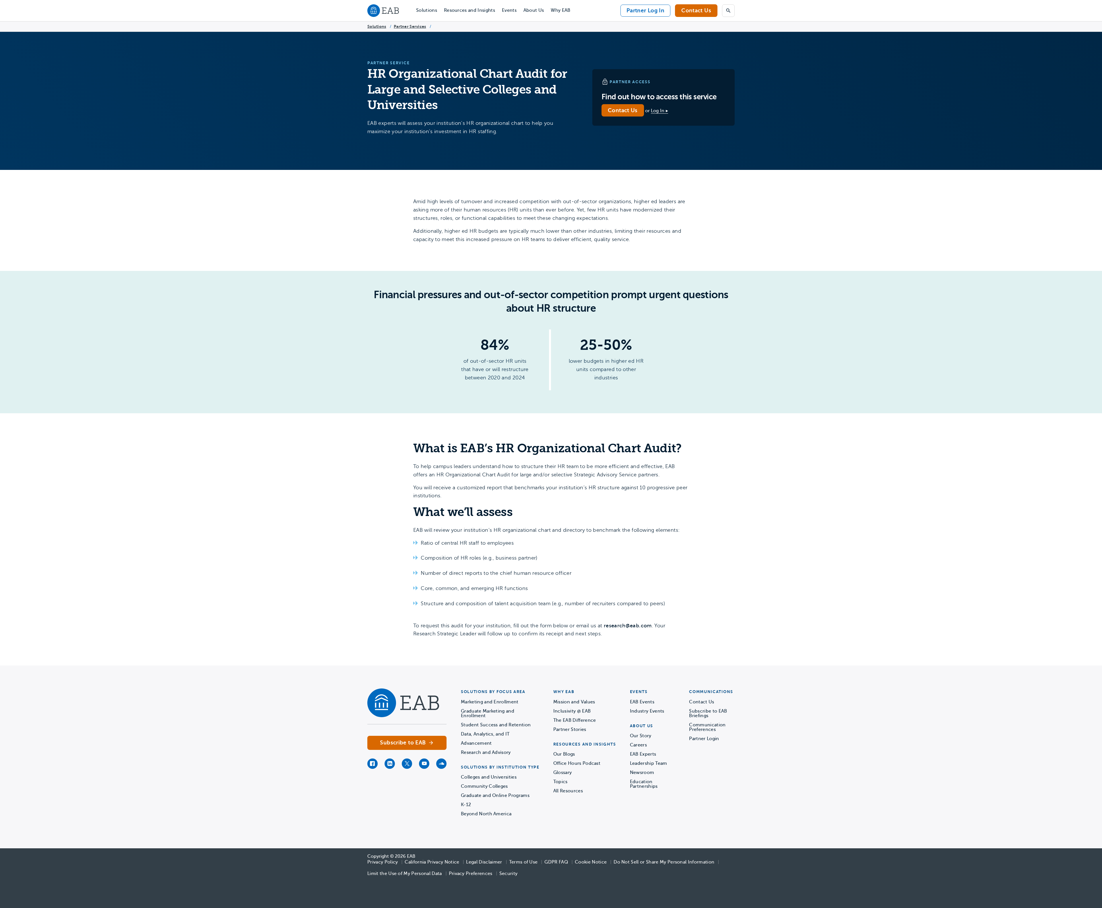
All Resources (568, 790)
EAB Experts (643, 754)
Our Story (640, 735)
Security (508, 873)
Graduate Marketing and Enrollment (487, 713)
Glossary (562, 772)
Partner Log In (645, 10)
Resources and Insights (469, 10)
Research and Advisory (486, 752)
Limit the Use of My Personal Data (404, 873)
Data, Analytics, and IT (485, 734)
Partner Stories (569, 729)
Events (509, 10)
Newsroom (642, 772)
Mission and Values (574, 702)
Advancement (476, 743)
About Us (533, 10)
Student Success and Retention (496, 724)
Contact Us (696, 10)
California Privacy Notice (432, 862)
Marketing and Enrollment (490, 702)
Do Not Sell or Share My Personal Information (664, 862)
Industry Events (647, 711)
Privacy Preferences (470, 873)
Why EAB (560, 10)
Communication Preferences (707, 727)
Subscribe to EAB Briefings (708, 713)
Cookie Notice (591, 862)
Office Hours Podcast (576, 763)
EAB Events (642, 702)
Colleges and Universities (489, 777)
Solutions (426, 10)
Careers (638, 745)
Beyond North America (486, 813)
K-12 (466, 804)
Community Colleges (484, 786)
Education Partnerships (644, 784)
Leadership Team (648, 763)
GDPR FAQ (556, 862)
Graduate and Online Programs (495, 795)
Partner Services (410, 26)
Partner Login (704, 738)
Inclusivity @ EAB (572, 711)
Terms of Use (523, 862)
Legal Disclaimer (484, 862)
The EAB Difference (574, 720)
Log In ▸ (659, 110)
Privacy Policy (382, 862)
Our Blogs (564, 754)
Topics (560, 781)
